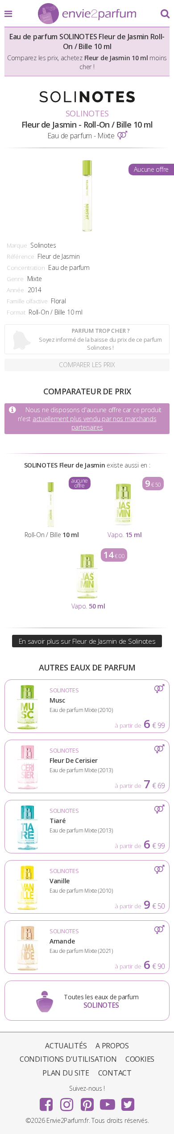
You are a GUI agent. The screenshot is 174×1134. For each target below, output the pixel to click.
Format (16, 312)
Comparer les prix (87, 364)
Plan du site (65, 1073)
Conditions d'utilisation (68, 1059)
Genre (15, 279)
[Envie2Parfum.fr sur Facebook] (46, 1101)
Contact (115, 1073)
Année (15, 290)
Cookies (139, 1059)
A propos (112, 1046)
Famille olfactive (27, 301)
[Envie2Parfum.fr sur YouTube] (107, 1101)
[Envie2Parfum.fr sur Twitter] (127, 1101)
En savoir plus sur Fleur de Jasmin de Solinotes (87, 641)
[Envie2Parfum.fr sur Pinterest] (87, 1101)
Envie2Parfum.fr (87, 14)
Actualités (66, 1046)
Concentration (26, 268)
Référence (20, 256)
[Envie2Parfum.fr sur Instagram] (66, 1101)
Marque (17, 245)
